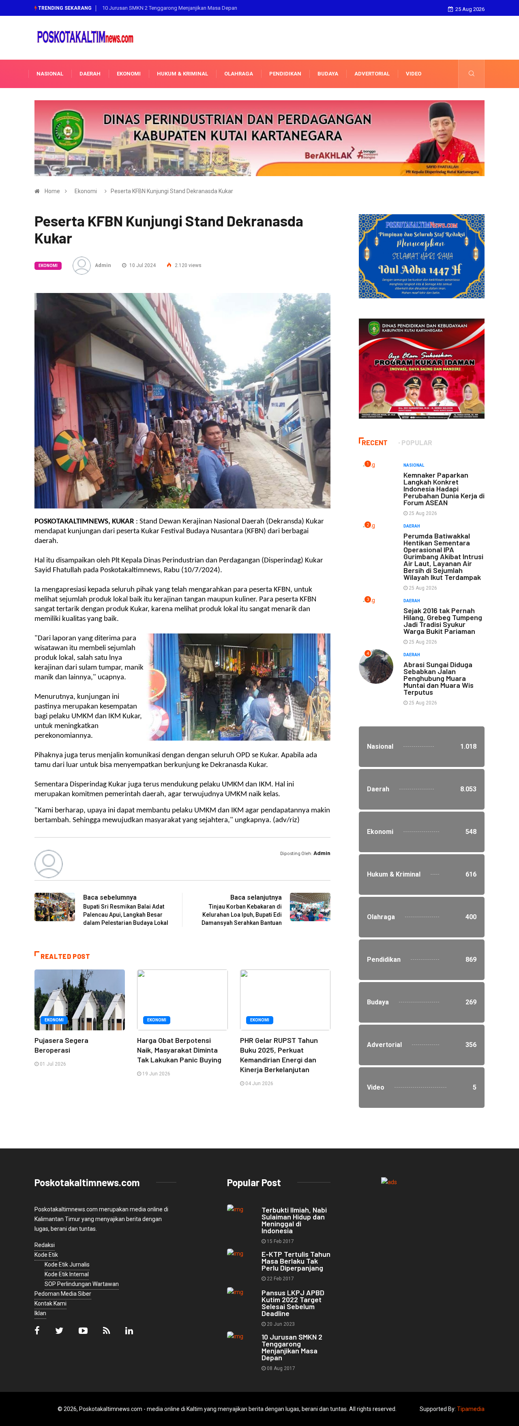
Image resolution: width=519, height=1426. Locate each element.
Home (52, 191)
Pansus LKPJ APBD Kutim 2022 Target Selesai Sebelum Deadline (293, 1303)
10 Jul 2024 (142, 265)
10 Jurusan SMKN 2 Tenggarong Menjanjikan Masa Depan (169, 8)
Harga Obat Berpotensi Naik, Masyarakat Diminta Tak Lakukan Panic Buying (179, 1050)
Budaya (327, 74)
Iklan (40, 1313)
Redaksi (44, 1245)
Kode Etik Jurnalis (67, 1264)
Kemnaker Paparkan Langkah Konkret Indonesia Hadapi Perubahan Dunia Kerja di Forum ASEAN (444, 488)
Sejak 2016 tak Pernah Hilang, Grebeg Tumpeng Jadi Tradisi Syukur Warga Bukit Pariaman (442, 620)
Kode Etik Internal (67, 1274)
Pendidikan (285, 74)
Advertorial (372, 74)
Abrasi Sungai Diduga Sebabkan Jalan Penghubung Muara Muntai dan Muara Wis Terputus (438, 678)
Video (413, 74)
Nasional (49, 74)
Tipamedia (471, 1409)
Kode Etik (46, 1255)
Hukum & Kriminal (182, 74)
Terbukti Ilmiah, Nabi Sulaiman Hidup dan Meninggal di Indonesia (294, 1220)
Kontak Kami (50, 1303)
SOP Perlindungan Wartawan (82, 1284)
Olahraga (238, 74)
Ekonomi (129, 74)
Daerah (90, 74)
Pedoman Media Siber (62, 1293)
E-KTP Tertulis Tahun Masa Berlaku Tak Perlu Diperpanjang (296, 1260)
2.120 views (188, 265)
